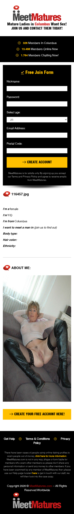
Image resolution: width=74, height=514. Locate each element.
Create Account (39, 162)
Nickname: (13, 81)
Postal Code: (14, 143)
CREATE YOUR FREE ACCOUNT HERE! (39, 414)
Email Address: (16, 128)
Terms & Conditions (38, 438)
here (34, 473)
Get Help (9, 438)
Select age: (13, 112)
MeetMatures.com (40, 485)
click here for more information (50, 456)
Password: (13, 97)
